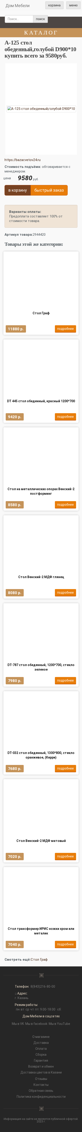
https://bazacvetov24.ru (23, 160)
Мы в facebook (36, 1024)
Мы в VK (18, 1024)
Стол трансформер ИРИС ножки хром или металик (41, 931)
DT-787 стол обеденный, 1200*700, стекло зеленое (41, 667)
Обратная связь (41, 1090)
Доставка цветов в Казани (41, 1072)
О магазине (41, 1037)
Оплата (41, 1048)
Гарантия (41, 1060)
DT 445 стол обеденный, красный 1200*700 (41, 401)
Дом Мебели (17, 5)
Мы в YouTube (59, 1024)
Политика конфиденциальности (41, 1096)
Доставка (41, 1043)
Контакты (41, 1085)
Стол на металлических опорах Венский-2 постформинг (41, 491)
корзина (54, 5)
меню (73, 5)
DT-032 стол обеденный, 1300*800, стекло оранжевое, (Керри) (41, 755)
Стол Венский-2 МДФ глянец (41, 577)
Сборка (41, 1054)
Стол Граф (41, 313)
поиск (40, 19)
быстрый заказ (49, 190)
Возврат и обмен (41, 1066)
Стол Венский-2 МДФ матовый (41, 841)
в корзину (17, 190)
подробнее (65, 329)
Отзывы (41, 1079)
